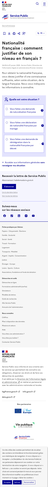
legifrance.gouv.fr (10, 391)
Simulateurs (6, 291)
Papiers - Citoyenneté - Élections (14, 231)
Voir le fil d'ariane (8, 26)
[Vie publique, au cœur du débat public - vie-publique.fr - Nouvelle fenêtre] (24, 425)
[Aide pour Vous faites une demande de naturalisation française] (42, 110)
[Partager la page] (19, 33)
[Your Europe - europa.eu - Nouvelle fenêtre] (24, 411)
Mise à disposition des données (13, 321)
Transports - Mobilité (9, 252)
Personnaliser (29, 482)
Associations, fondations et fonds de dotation (19, 272)
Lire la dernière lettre (10, 192)
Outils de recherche (9, 299)
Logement (5, 247)
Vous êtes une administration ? (13, 334)
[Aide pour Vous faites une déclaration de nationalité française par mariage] (42, 125)
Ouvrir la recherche (37, 3)
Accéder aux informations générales (23, 164)
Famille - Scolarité (8, 235)
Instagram (26, 215)
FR (41, 33)
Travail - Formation (9, 243)
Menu (44, 5)
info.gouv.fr (28, 391)
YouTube (33, 215)
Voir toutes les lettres (10, 196)
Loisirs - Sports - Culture (10, 268)
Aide (4, 330)
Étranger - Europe (8, 264)
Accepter (7, 482)
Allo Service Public (9, 303)
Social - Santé (7, 239)
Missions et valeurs (8, 325)
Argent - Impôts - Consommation (14, 256)
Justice (4, 260)
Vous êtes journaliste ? (10, 338)
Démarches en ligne (9, 282)
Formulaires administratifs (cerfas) (14, 286)
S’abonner (9, 186)
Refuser (17, 482)
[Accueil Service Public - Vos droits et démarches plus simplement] (18, 19)
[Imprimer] (14, 33)
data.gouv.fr (7, 397)
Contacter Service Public (11, 342)
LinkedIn (19, 215)
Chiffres (5, 317)
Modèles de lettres (9, 295)
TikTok (11, 215)
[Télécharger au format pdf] (9, 33)
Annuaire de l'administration (12, 307)
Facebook (4, 215)
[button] (24, 33)
